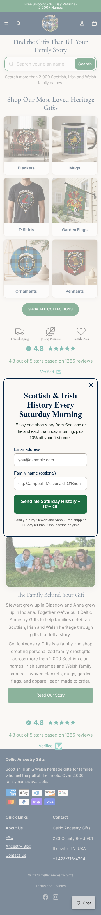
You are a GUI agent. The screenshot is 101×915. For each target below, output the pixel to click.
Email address (27, 449)
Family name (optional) (35, 473)
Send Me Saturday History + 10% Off (50, 504)
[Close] (91, 385)
